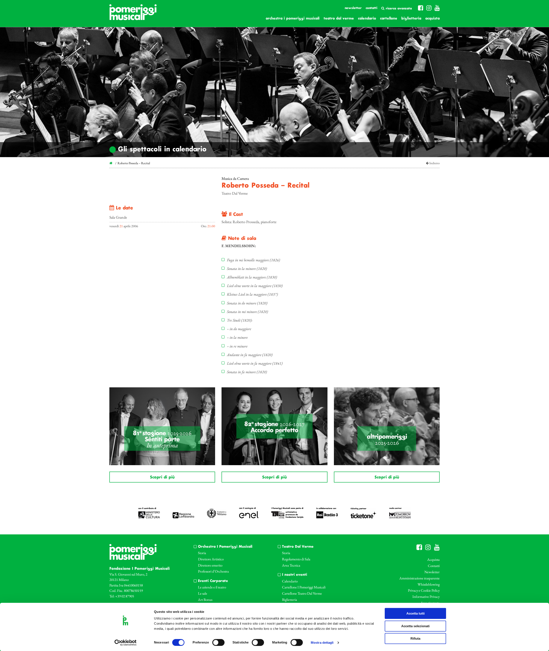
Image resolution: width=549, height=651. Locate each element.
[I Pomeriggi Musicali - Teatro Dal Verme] (133, 14)
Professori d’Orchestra (213, 571)
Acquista (432, 18)
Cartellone (388, 18)
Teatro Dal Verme (339, 18)
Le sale (202, 593)
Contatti (371, 8)
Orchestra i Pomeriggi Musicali (293, 18)
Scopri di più (162, 477)
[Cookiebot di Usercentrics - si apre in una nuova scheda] (125, 642)
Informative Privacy (426, 596)
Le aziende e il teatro (212, 587)
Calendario (367, 18)
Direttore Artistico (211, 559)
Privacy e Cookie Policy (424, 590)
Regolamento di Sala (296, 559)
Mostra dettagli (322, 643)
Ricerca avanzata (398, 8)
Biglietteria (411, 18)
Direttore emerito (210, 565)
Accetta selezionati (415, 626)
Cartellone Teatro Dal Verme (302, 593)
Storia (202, 552)
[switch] (218, 642)
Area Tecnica (291, 565)
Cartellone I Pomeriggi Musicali (304, 587)
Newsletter (353, 8)
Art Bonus (205, 599)
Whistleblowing (429, 584)
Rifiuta (415, 638)
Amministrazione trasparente (419, 578)
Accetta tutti (415, 613)
